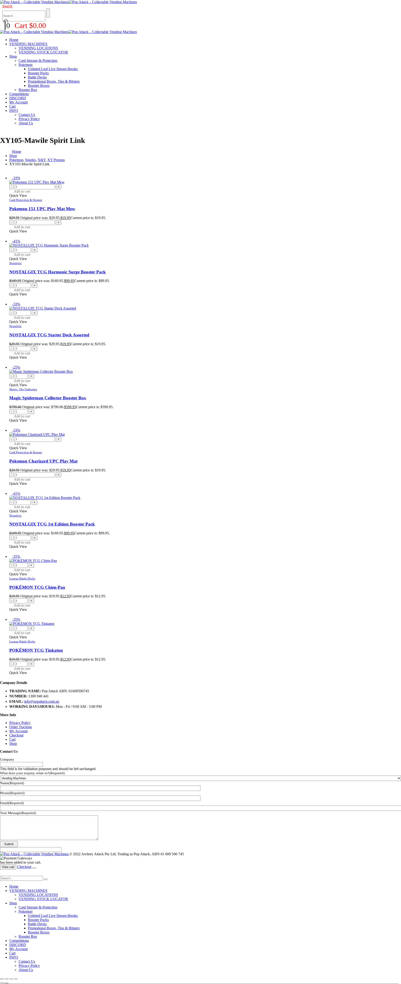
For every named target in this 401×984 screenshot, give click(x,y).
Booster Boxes (38, 86)
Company (7, 759)
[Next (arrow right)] (6, 983)
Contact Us (27, 115)
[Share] (11, 979)
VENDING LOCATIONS (38, 48)
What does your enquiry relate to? (32, 773)
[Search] (48, 13)
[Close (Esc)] (16, 979)
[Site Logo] (68, 2)
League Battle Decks (22, 578)
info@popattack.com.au (41, 701)
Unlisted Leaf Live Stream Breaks (53, 69)
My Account (18, 102)
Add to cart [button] (22, 191)
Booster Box (28, 90)
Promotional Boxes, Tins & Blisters (54, 81)
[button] (7, 6)
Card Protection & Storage (25, 200)
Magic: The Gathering (23, 389)
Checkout (16, 735)
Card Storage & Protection (38, 61)
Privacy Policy (29, 119)
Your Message (18, 813)
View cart (8, 867)
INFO (13, 111)
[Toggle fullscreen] (6, 979)
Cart (12, 106)
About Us (26, 123)
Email (12, 803)
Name (12, 783)
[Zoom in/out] (2, 979)
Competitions (19, 94)
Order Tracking (20, 727)
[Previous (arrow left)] (2, 983)
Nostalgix (15, 263)
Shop (13, 56)
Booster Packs (38, 73)
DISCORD (17, 98)
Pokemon (25, 65)
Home (13, 40)
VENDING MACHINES (28, 44)
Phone (12, 793)
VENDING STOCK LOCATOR (43, 52)
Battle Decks (37, 77)
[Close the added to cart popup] (34, 868)
